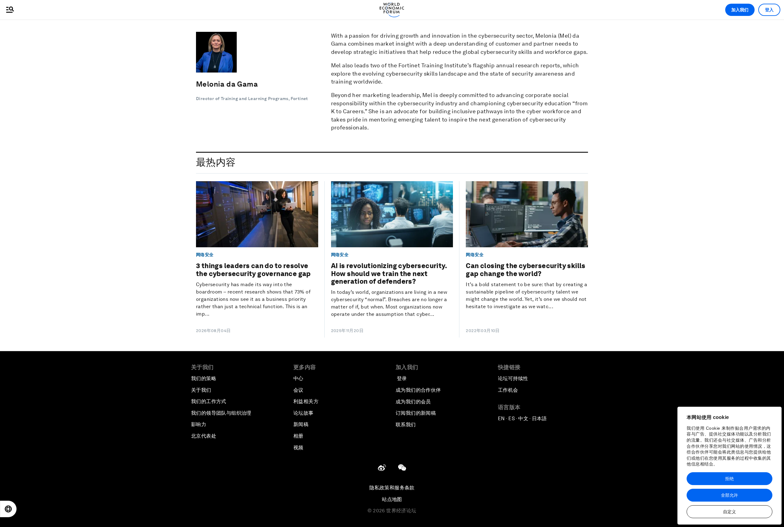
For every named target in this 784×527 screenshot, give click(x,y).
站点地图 (392, 499)
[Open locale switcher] (8, 509)
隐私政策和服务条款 (392, 488)
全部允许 (729, 495)
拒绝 (729, 478)
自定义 (729, 511)
